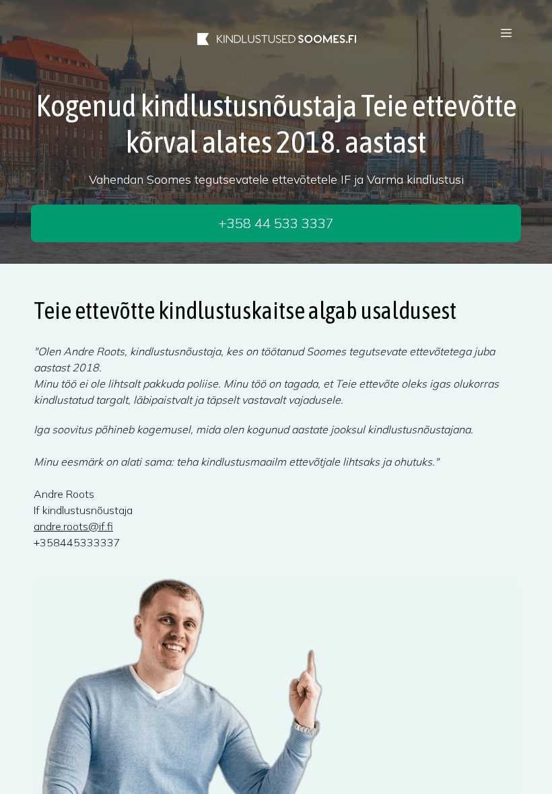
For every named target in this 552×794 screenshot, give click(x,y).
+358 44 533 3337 (276, 223)
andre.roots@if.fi (73, 526)
